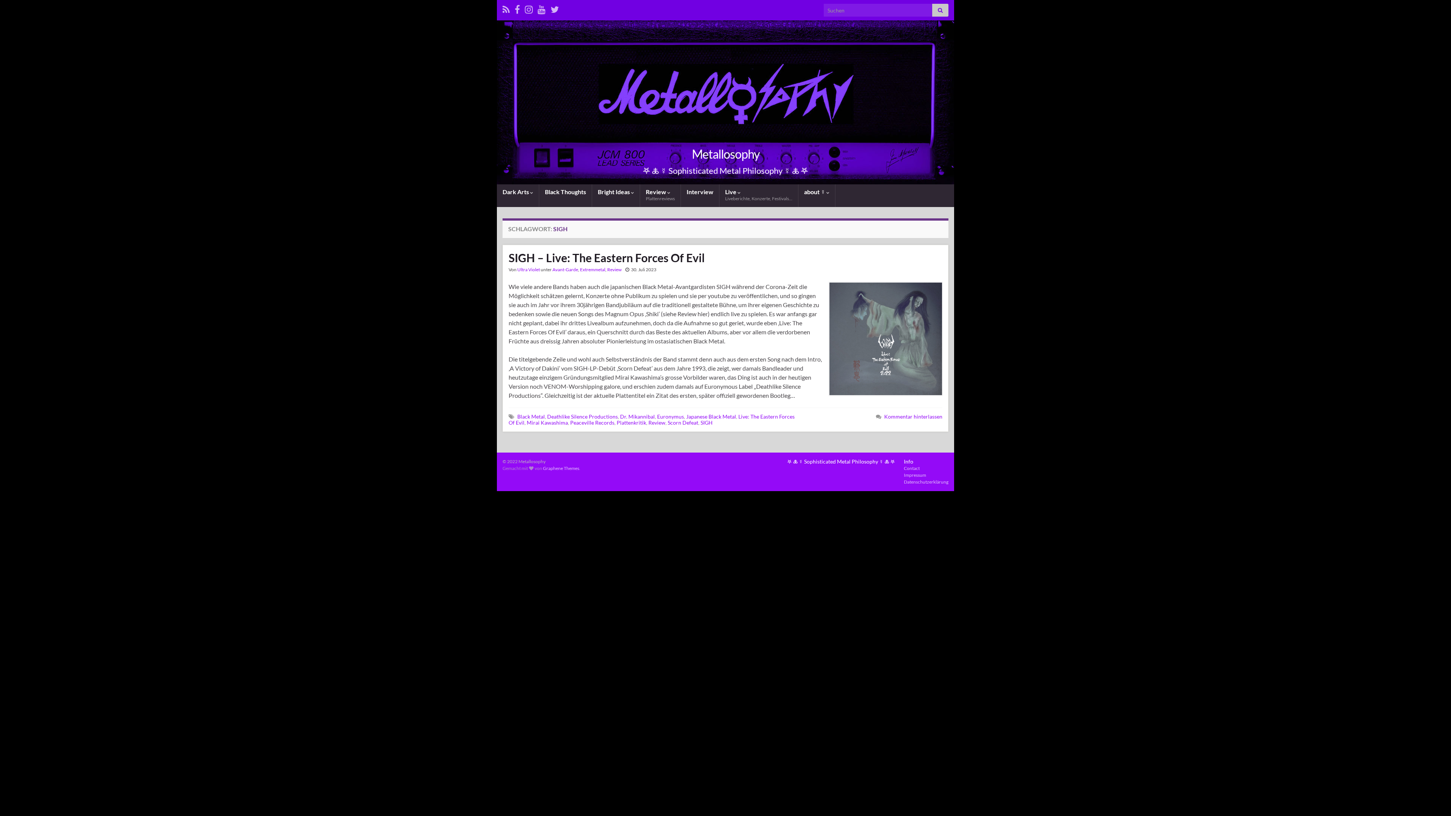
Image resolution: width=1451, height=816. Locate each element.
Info (908, 461)
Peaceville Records (592, 422)
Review (660, 194)
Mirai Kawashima (547, 422)
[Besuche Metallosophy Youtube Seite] (542, 8)
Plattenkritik (631, 422)
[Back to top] (1434, 799)
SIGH (707, 422)
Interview (700, 191)
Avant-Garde (565, 269)
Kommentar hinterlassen (913, 416)
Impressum (915, 475)
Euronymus (670, 416)
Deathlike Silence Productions (582, 416)
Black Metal (531, 416)
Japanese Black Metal (711, 416)
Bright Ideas (614, 191)
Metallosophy (726, 154)
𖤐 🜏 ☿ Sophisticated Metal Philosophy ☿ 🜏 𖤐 (841, 461)
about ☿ (815, 191)
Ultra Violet (528, 269)
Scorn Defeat (683, 422)
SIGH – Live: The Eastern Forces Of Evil (607, 257)
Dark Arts (516, 191)
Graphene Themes (561, 468)
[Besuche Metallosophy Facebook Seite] (517, 8)
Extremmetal (592, 269)
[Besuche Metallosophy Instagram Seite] (529, 8)
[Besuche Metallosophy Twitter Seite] (555, 8)
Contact (912, 468)
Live (758, 194)
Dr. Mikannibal (637, 416)
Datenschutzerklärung (926, 482)
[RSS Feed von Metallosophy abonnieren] (506, 8)
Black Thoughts (565, 191)
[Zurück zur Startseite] (725, 102)
